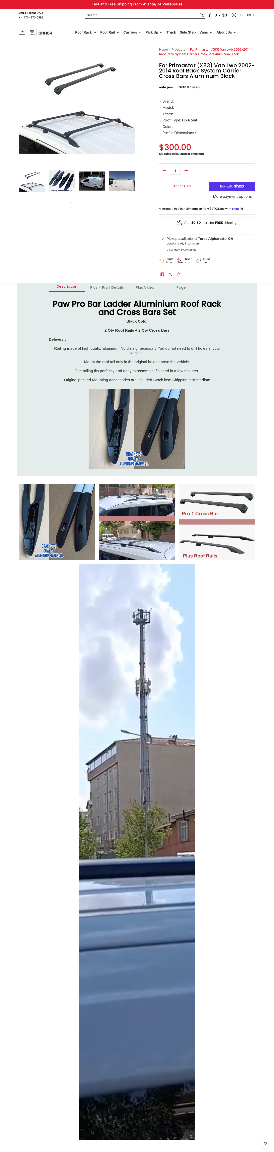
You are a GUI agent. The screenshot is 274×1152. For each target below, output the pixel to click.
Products (178, 49)
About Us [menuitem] (224, 32)
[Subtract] (164, 170)
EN (242, 14)
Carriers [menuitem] (130, 32)
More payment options (232, 196)
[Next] (132, 105)
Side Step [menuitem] (188, 32)
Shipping (165, 153)
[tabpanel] (137, 384)
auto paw (166, 87)
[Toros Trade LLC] (36, 32)
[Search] (201, 15)
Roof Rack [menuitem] (83, 32)
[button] (162, 274)
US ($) (251, 14)
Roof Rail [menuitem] (107, 32)
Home (163, 49)
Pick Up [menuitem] (152, 32)
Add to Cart (182, 186)
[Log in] (234, 15)
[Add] (186, 170)
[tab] (67, 288)
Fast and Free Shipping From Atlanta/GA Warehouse (137, 4)
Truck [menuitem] (171, 32)
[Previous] (21, 105)
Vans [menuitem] (203, 32)
